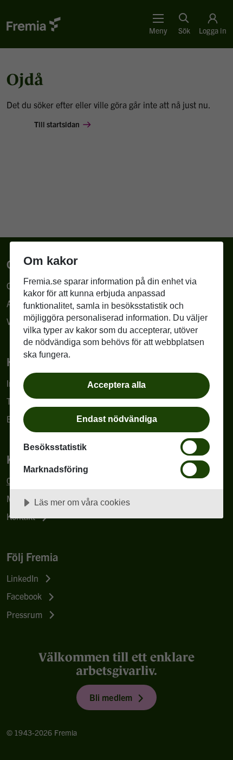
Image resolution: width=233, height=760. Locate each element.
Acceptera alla (116, 384)
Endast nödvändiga (116, 419)
